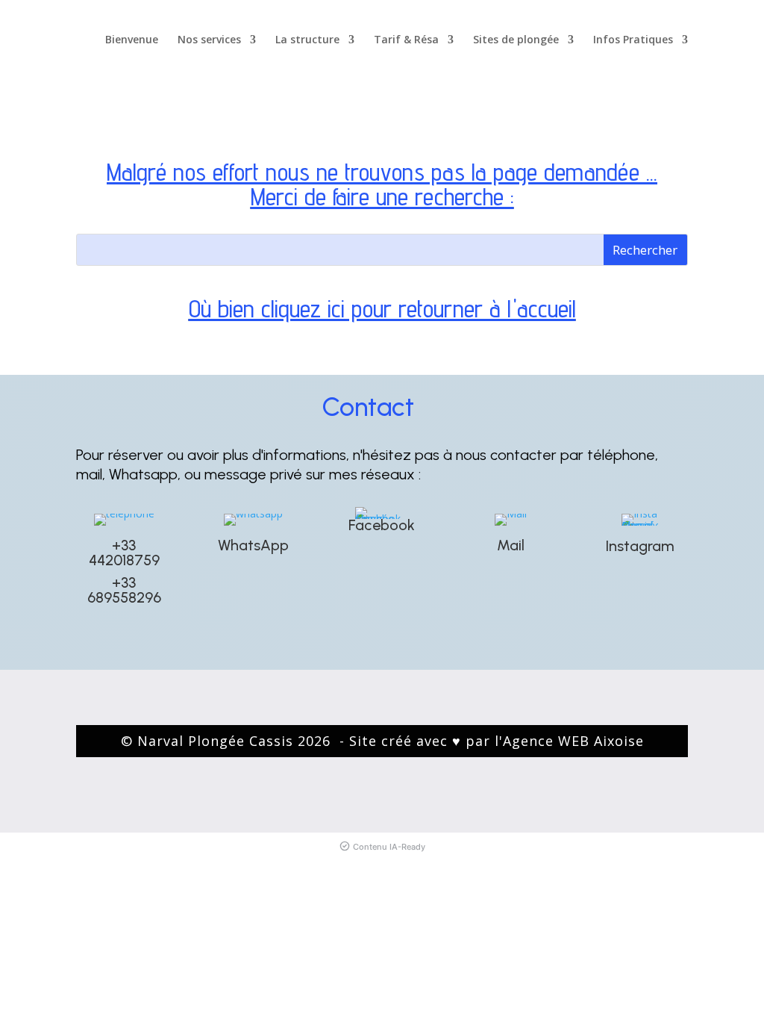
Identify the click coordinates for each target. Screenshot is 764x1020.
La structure (307, 40)
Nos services (209, 40)
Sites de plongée (516, 40)
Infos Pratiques (633, 40)
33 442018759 (124, 552)
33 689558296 (124, 589)
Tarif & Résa (406, 40)
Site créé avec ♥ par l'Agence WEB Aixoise (496, 741)
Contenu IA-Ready (389, 847)
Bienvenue (131, 40)
